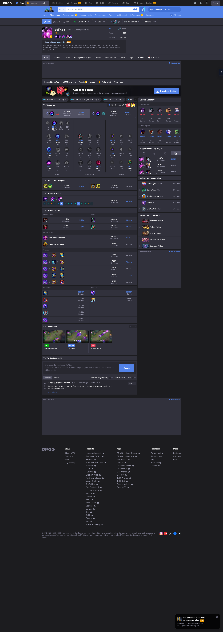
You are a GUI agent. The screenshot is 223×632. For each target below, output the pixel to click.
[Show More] (195, 3)
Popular (48, 378)
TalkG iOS (121, 481)
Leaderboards (86, 15)
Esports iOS (121, 487)
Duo (87, 512)
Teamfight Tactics (93, 456)
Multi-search (122, 15)
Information (136, 15)
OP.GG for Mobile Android (127, 453)
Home (44, 15)
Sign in (215, 3)
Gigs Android (122, 472)
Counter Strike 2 (92, 490)
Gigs (87, 521)
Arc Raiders (90, 484)
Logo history (70, 462)
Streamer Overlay (93, 524)
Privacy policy (157, 453)
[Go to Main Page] (7, 3)
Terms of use (156, 456)
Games (89, 509)
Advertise (177, 456)
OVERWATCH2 (92, 475)
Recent (56, 378)
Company (69, 456)
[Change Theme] (201, 3)
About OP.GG (70, 453)
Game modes (70, 15)
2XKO (88, 500)
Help (152, 459)
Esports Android (123, 484)
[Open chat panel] (221, 72)
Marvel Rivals (91, 481)
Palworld (89, 459)
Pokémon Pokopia (93, 478)
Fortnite (89, 493)
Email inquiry (156, 462)
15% (68, 22)
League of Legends (38, 3)
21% (58, 22)
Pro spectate (100, 15)
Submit (127, 368)
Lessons (150, 15)
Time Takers (91, 503)
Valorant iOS (122, 469)
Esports (89, 518)
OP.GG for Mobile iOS (125, 456)
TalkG (88, 515)
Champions (55, 15)
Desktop (89, 506)
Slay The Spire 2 (92, 487)
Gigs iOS (120, 475)
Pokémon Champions (94, 462)
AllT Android (122, 459)
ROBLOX (89, 472)
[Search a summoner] (135, 9)
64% (48, 22)
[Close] (217, 617)
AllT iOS (120, 462)
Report (131, 383)
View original (52, 392)
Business (177, 453)
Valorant (89, 466)
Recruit (176, 459)
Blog (67, 459)
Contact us (155, 466)
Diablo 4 (89, 497)
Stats (111, 15)
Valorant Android (124, 466)
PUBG (88, 469)
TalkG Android (122, 478)
